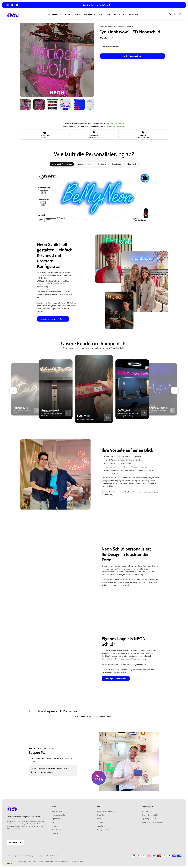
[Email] (12, 5)
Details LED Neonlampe (62, 164)
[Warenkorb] (180, 14)
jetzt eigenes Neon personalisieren (53, 319)
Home (102, 27)
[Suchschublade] (169, 14)
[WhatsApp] (17, 5)
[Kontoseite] (175, 14)
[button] (13, 390)
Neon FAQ (131, 164)
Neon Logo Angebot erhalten (115, 679)
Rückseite (102, 164)
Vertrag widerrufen (15, 842)
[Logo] (13, 14)
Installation (116, 164)
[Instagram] (7, 5)
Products (108, 27)
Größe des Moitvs (85, 164)
